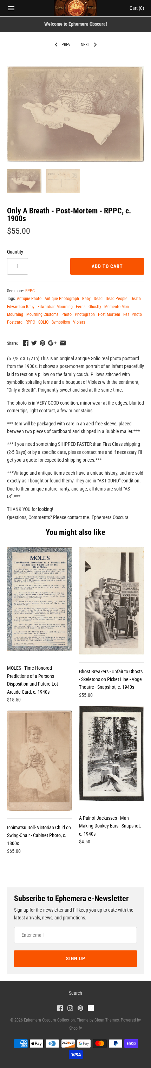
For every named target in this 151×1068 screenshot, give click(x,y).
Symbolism (61, 322)
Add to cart (107, 266)
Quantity (15, 252)
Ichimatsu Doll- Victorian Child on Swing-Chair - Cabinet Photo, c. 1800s (39, 835)
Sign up (75, 958)
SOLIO (43, 322)
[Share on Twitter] (34, 343)
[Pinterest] (80, 1009)
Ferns (80, 306)
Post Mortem (109, 314)
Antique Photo (29, 298)
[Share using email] (62, 343)
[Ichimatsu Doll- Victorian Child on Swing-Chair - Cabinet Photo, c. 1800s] (39, 761)
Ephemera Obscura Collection (49, 1020)
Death (136, 298)
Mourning (15, 314)
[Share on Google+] (52, 343)
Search (75, 993)
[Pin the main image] (42, 343)
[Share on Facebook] (25, 343)
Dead (98, 298)
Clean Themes (106, 1020)
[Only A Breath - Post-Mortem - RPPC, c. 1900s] (75, 114)
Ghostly (94, 306)
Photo (66, 314)
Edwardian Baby (20, 306)
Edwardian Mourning (55, 306)
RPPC (30, 290)
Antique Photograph (62, 298)
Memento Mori (116, 306)
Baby (86, 298)
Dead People (116, 298)
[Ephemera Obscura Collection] (76, 8)
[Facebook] (60, 1009)
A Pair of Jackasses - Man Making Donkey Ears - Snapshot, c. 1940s (110, 826)
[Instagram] (70, 1009)
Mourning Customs (42, 314)
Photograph (85, 314)
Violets (79, 322)
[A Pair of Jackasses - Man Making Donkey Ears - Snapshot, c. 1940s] (111, 753)
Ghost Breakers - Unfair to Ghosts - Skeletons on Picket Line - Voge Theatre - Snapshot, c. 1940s (111, 679)
